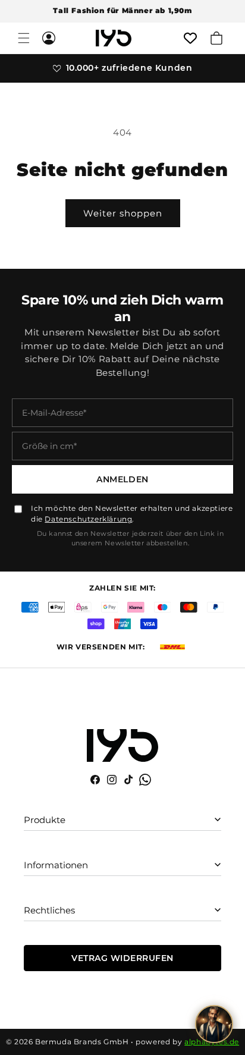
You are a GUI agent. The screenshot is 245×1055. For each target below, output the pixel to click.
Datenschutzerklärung (88, 518)
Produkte (44, 819)
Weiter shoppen (122, 213)
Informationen (56, 865)
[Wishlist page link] (190, 38)
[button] (24, 38)
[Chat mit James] (214, 1024)
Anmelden (122, 479)
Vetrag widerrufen (122, 958)
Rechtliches (49, 910)
